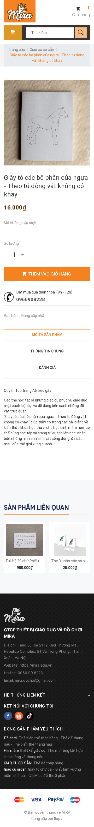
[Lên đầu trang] (87, 796)
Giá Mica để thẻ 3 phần (47, 776)
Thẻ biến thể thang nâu (32, 744)
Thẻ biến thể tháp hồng (38, 738)
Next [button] (85, 506)
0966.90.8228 (30, 672)
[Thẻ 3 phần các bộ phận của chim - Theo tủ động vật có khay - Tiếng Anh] (69, 540)
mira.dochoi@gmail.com (35, 680)
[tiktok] (29, 716)
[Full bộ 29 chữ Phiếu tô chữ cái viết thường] (24, 540)
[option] (24, 550)
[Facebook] (8, 716)
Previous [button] (75, 506)
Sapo (58, 819)
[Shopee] (19, 716)
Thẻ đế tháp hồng (48, 763)
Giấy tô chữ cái (40, 769)
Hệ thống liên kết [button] (24, 695)
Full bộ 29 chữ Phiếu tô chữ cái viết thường (41, 561)
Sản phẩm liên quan (36, 507)
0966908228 (30, 299)
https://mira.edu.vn (36, 665)
